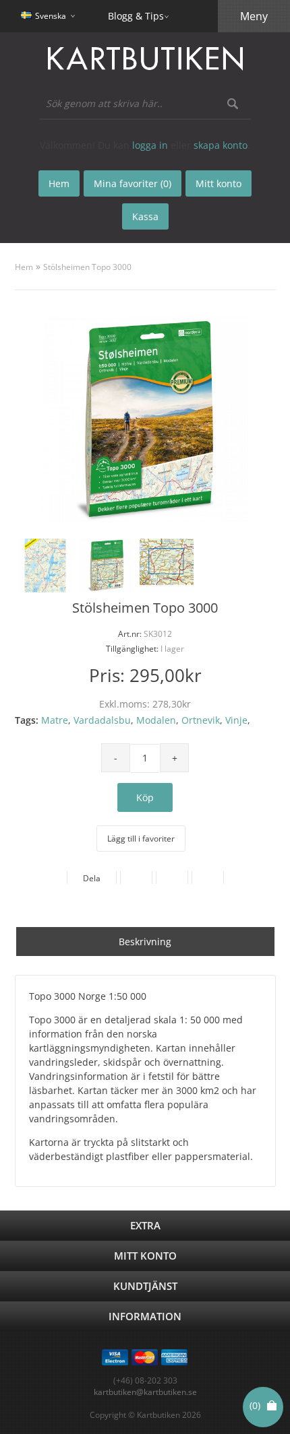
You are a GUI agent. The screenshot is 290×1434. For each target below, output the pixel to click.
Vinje (236, 720)
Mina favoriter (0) (132, 183)
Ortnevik (200, 720)
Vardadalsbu (102, 720)
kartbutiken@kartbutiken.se (145, 1392)
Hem (24, 267)
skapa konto (221, 145)
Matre (54, 720)
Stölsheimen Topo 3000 (87, 267)
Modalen (156, 720)
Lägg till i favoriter (141, 838)
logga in (150, 145)
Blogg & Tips (136, 15)
